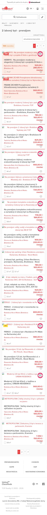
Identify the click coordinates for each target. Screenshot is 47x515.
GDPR (11, 467)
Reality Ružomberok (33, 504)
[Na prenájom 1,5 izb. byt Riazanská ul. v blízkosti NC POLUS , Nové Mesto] (23, 350)
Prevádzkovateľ (11, 462)
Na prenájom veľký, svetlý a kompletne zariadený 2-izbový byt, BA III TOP (21, 235)
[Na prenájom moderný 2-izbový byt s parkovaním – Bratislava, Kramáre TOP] (23, 104)
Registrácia (11, 472)
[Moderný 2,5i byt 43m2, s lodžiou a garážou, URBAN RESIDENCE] (23, 375)
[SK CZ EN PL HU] (31, 8)
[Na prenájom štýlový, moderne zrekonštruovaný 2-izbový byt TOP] (23, 153)
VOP (35, 467)
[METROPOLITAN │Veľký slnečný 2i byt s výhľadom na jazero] (23, 400)
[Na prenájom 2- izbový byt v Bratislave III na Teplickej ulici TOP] (23, 129)
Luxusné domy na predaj (12, 504)
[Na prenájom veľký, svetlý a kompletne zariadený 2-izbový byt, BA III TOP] (23, 229)
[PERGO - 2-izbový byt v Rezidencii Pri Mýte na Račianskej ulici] (23, 326)
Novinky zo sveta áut (12, 510)
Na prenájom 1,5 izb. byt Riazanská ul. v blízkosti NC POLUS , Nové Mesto (22, 357)
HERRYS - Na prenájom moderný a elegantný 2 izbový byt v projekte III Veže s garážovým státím (23, 62)
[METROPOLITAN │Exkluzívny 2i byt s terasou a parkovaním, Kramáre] (23, 425)
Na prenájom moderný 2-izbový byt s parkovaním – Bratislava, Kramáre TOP (21, 111)
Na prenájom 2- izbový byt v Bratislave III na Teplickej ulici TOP (22, 136)
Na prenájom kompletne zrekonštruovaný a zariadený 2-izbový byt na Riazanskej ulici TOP (23, 211)
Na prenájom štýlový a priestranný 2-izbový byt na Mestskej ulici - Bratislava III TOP (22, 186)
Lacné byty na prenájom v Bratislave (33, 507)
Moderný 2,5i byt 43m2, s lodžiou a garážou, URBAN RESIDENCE (20, 382)
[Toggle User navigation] (37, 9)
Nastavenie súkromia (35, 472)
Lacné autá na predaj (12, 508)
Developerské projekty (33, 498)
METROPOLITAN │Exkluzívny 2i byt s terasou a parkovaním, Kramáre (20, 432)
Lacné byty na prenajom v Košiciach (12, 497)
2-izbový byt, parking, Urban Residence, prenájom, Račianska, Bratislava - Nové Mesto (22, 261)
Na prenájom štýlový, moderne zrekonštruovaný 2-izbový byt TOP (19, 160)
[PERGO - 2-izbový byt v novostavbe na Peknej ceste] (23, 302)
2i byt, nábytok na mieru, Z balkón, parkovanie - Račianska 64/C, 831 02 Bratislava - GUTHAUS (20, 286)
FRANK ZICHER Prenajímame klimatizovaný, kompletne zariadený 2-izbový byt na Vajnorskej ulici (21, 87)
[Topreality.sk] (7, 8)
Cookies (35, 462)
